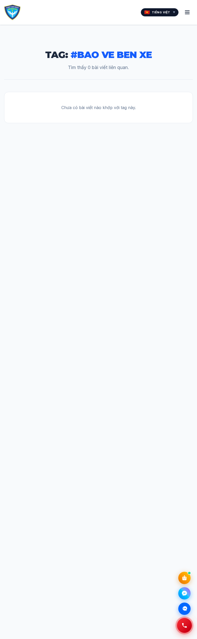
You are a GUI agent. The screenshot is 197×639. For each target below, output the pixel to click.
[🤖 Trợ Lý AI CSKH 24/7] (184, 578)
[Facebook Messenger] (184, 593)
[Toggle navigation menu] (187, 12)
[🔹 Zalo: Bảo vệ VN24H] (184, 609)
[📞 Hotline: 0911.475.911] (184, 625)
